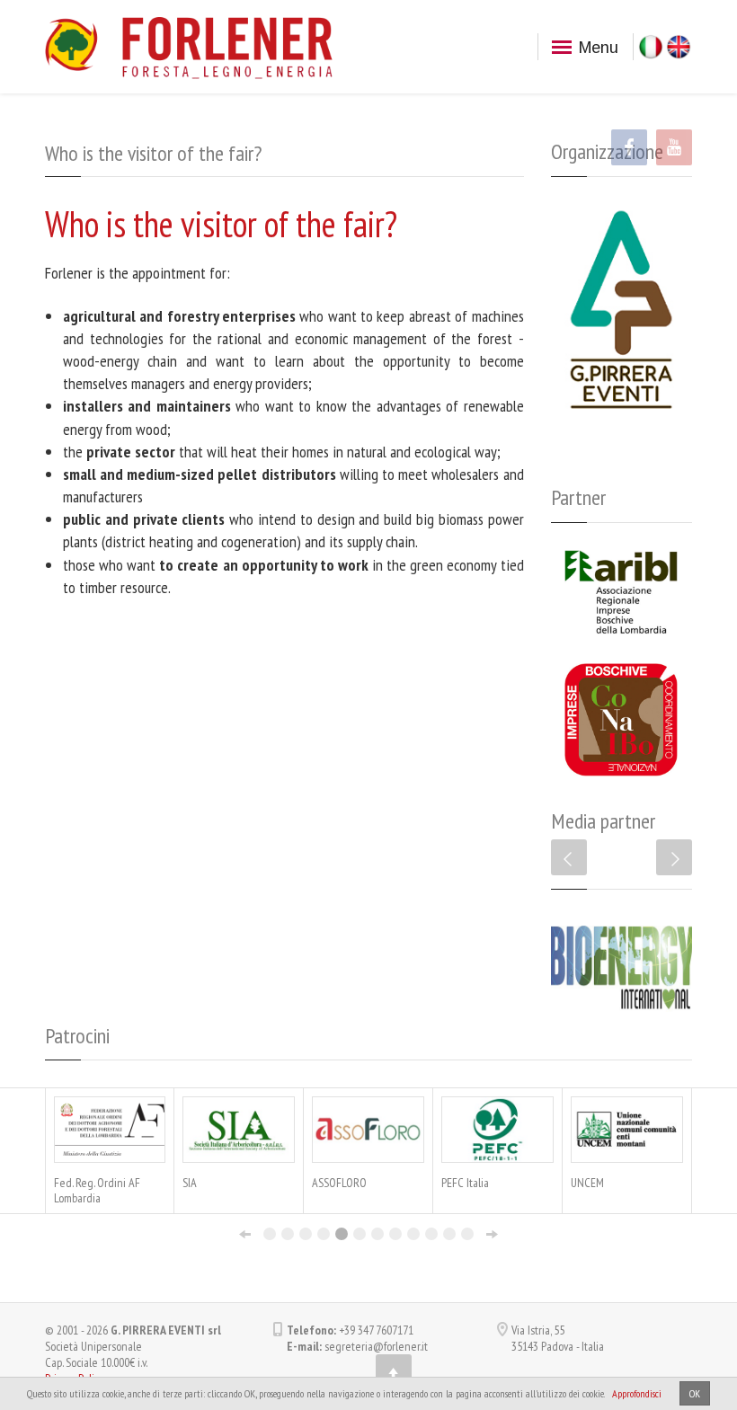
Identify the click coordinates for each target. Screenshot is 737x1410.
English (678, 46)
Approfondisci (637, 1393)
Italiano (650, 46)
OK (694, 1393)
